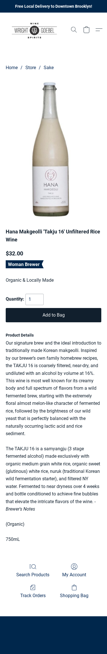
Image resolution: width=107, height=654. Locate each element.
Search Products (32, 574)
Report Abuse (54, 629)
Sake (49, 67)
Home (12, 67)
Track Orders (33, 595)
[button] (36, 30)
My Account (74, 574)
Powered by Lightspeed (53, 638)
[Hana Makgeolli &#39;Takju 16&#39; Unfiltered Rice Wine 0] (53, 148)
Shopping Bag (74, 595)
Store (30, 67)
